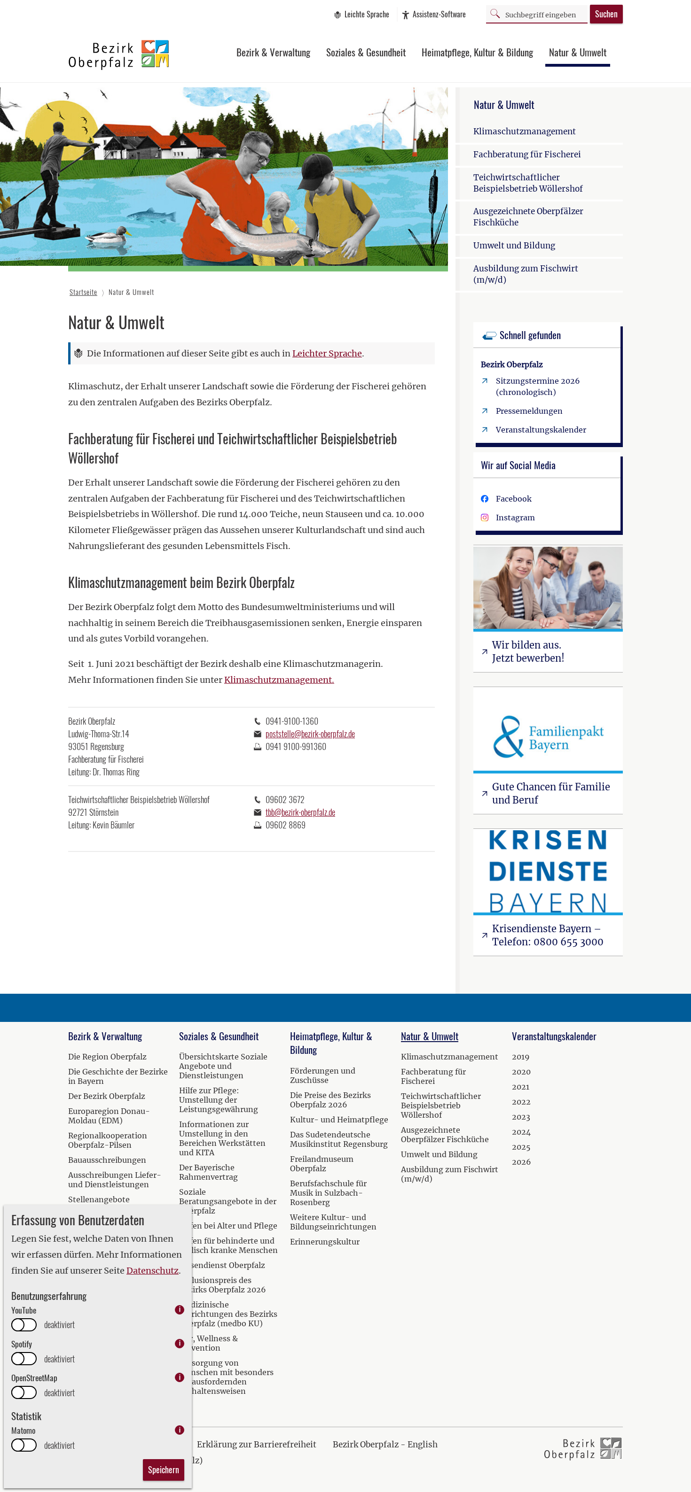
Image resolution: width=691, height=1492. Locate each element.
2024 (521, 1131)
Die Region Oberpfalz (107, 1056)
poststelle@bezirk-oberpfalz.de (310, 733)
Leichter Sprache (327, 353)
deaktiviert (59, 1325)
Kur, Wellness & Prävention (208, 1343)
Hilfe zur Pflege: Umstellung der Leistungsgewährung (218, 1100)
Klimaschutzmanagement (524, 131)
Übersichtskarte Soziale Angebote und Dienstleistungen (223, 1066)
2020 (521, 1071)
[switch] (24, 1324)
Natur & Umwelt (577, 52)
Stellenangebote (99, 1199)
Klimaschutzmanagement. (279, 679)
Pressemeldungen (529, 411)
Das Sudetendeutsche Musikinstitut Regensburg (339, 1139)
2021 (520, 1086)
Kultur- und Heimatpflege (339, 1119)
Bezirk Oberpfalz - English (385, 1444)
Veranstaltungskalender (541, 429)
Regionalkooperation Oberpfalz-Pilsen (107, 1140)
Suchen (606, 14)
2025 (521, 1147)
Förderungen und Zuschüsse (322, 1075)
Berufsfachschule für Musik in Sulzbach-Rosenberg (328, 1193)
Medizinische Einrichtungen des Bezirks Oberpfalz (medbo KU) (228, 1314)
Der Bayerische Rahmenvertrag (208, 1172)
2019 (521, 1056)
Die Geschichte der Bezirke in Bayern (118, 1076)
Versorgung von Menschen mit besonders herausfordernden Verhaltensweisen (226, 1377)
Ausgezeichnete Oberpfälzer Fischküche (528, 217)
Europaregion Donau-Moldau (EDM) (109, 1115)
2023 (521, 1116)
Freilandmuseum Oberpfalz (321, 1163)
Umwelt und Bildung (514, 245)
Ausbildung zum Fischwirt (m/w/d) (525, 274)
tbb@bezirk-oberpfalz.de (300, 812)
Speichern (163, 1469)
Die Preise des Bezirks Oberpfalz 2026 (330, 1099)
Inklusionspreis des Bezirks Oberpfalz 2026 (222, 1285)
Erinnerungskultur (325, 1241)
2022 (521, 1101)
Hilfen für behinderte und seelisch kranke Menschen (228, 1245)
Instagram (515, 517)
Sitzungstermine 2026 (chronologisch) (538, 386)
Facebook (514, 498)
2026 (521, 1162)
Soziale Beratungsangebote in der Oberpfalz (227, 1201)
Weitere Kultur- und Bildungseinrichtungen (333, 1222)
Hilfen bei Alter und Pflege (228, 1225)
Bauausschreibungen (107, 1160)
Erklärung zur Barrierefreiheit (256, 1444)
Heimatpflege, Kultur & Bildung (477, 52)
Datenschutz (152, 1270)
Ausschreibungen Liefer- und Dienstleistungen (114, 1179)
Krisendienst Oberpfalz (222, 1265)
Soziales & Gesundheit (366, 52)
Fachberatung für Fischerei (527, 154)
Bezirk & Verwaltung (273, 52)
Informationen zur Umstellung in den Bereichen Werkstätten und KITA (222, 1138)
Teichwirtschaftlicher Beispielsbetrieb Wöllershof (528, 183)
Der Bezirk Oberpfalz (106, 1096)
